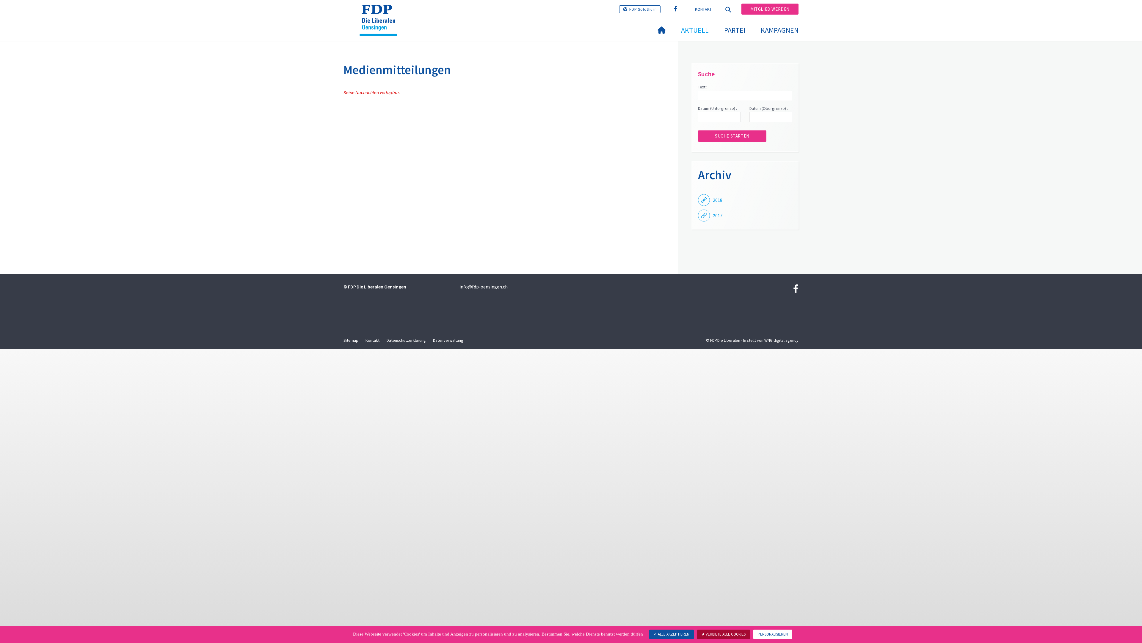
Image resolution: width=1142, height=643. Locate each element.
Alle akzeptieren (673, 634)
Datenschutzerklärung (406, 340)
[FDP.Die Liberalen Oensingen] (380, 12)
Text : (702, 87)
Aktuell (695, 30)
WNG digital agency (781, 340)
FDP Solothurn (643, 9)
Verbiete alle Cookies (725, 634)
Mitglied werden (770, 9)
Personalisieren (773, 634)
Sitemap (350, 340)
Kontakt (703, 9)
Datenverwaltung (448, 340)
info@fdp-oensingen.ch (483, 287)
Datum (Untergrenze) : (717, 108)
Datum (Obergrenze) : (768, 108)
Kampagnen (780, 30)
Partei (734, 30)
